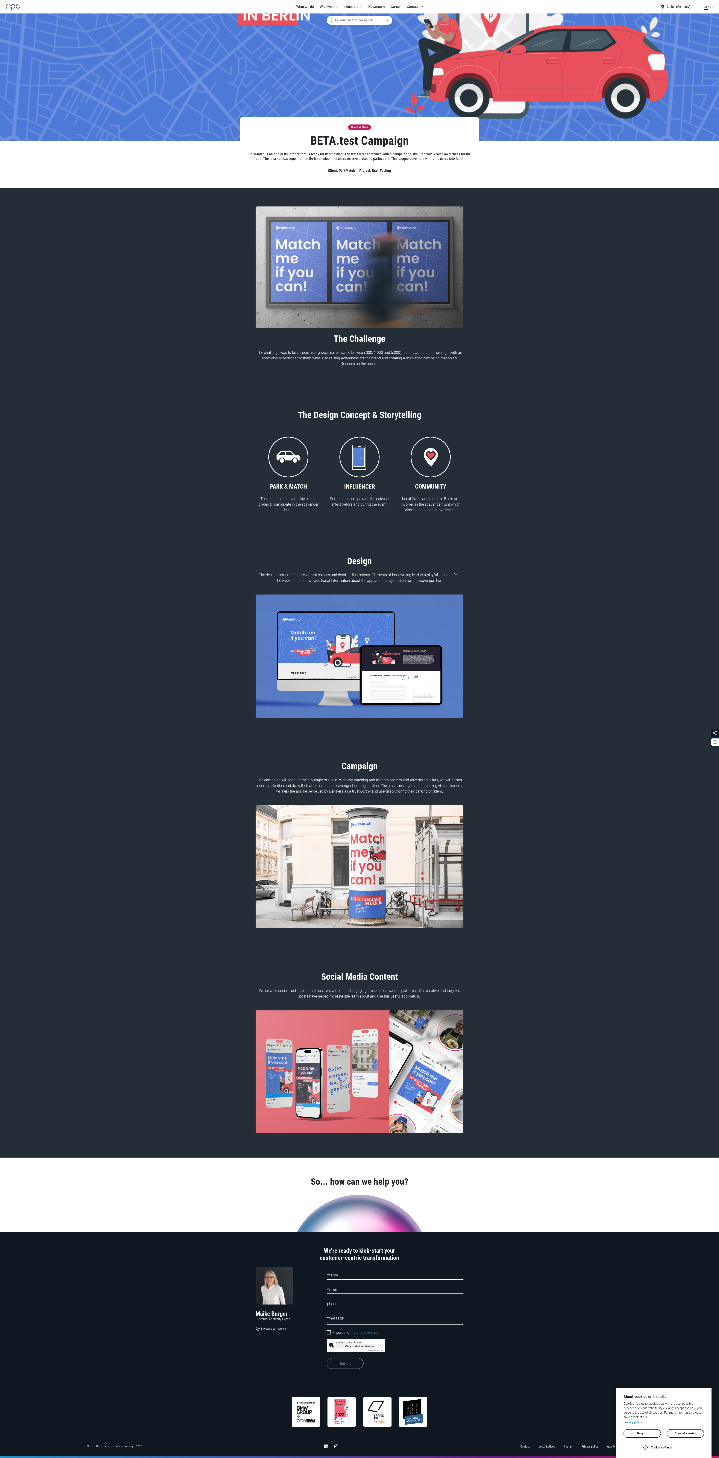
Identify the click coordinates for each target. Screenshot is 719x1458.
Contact (413, 7)
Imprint (568, 1446)
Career (396, 7)
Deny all (642, 1433)
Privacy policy (590, 1446)
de (711, 7)
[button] (352, 6)
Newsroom (376, 7)
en (706, 7)
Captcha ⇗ (376, 1350)
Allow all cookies (685, 1433)
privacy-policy (367, 1332)
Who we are (328, 7)
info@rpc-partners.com (274, 1328)
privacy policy (633, 1422)
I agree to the (355, 1332)
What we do (305, 7)
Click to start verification (359, 1346)
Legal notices (547, 1446)
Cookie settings (661, 1447)
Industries (350, 7)
